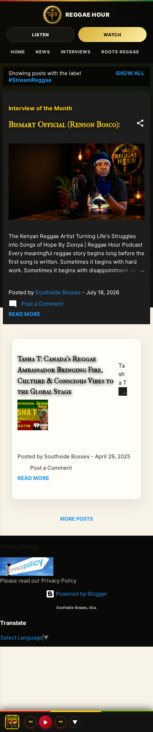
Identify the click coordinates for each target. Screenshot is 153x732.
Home (18, 51)
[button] (140, 124)
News (43, 51)
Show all (130, 73)
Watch (113, 34)
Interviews (76, 51)
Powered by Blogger (80, 593)
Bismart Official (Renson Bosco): (64, 124)
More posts (76, 519)
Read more (24, 314)
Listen (40, 34)
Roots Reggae (120, 51)
